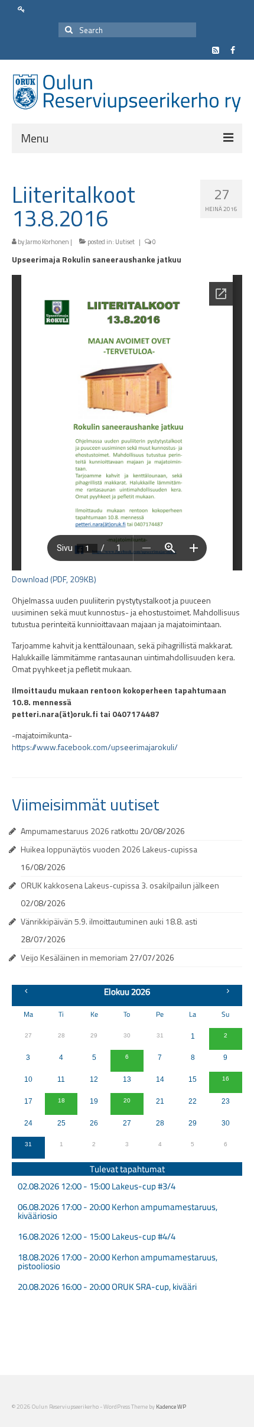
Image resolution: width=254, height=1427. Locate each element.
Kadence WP (171, 1406)
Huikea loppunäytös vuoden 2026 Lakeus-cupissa (109, 849)
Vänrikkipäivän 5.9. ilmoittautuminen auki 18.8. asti (109, 921)
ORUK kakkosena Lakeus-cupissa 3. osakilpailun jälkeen (120, 885)
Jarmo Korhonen (47, 242)
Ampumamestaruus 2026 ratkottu (79, 831)
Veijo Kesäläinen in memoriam (74, 957)
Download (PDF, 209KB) (54, 579)
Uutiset (125, 242)
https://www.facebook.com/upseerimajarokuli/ (95, 747)
